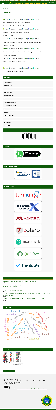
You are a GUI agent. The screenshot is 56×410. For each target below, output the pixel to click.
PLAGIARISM (7, 108)
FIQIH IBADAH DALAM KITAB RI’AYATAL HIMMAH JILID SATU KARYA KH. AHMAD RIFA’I (23, 298)
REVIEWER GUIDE (8, 92)
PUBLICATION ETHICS (9, 95)
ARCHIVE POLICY (8, 118)
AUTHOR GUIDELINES (9, 115)
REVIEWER (7, 88)
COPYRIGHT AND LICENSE (10, 105)
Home (4, 8)
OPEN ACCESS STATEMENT (10, 102)
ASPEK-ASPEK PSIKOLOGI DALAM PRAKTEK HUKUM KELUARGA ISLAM (19, 281)
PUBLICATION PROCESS (10, 98)
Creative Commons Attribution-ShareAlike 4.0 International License (32, 388)
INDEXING (7, 112)
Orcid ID (6, 19)
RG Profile (36, 48)
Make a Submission (9, 370)
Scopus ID (13, 19)
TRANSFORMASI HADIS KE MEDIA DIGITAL (13, 290)
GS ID (30, 19)
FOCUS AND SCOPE (9, 82)
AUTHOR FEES (8, 122)
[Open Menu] (2, 2)
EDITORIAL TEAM (8, 85)
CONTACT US (7, 125)
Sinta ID (25, 19)
